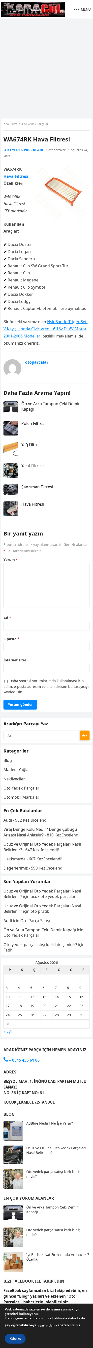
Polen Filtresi (33, 423)
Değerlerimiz (15, 868)
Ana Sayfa (10, 124)
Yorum (10, 559)
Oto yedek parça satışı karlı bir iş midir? (40, 944)
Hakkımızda (14, 859)
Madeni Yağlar (16, 769)
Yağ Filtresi (31, 444)
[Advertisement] (46, 67)
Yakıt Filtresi (32, 465)
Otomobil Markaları (21, 797)
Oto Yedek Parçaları (35, 124)
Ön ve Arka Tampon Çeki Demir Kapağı (39, 929)
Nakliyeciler (14, 779)
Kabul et (15, 1339)
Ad (7, 617)
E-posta (11, 638)
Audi (7, 820)
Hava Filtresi (15, 176)
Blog (7, 760)
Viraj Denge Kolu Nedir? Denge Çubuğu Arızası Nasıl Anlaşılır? (40, 832)
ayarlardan (46, 1325)
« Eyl (7, 1031)
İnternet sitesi (15, 660)
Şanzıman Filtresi (37, 487)
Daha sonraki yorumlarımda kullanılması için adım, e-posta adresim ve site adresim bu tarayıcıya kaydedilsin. (46, 686)
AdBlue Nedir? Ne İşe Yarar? (49, 1123)
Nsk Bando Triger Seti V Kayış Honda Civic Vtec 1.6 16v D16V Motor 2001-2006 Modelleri (45, 329)
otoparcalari (57, 150)
